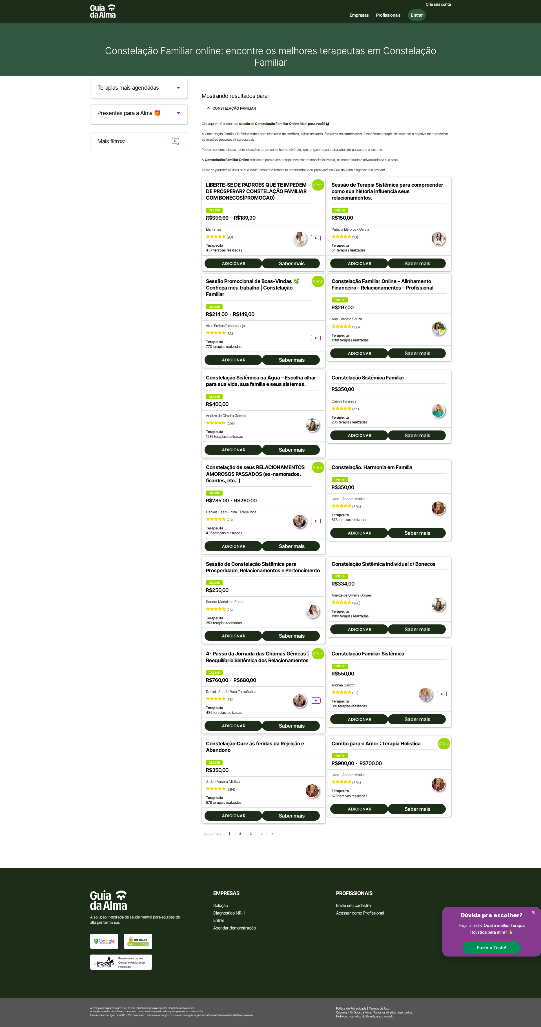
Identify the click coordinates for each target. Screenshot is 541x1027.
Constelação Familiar (234, 108)
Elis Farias (213, 229)
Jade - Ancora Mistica (348, 499)
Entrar (218, 920)
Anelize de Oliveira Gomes (226, 416)
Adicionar (234, 263)
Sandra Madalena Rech (224, 602)
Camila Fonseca (344, 401)
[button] (491, 947)
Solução (220, 905)
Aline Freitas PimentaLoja (225, 326)
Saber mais (292, 263)
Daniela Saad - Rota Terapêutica (231, 512)
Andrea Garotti (343, 685)
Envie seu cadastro (353, 905)
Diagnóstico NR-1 (229, 913)
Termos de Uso (379, 1008)
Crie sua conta (438, 4)
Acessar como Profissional (360, 913)
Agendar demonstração (234, 928)
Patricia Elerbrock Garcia (350, 229)
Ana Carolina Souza (347, 319)
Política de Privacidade (351, 1008)
